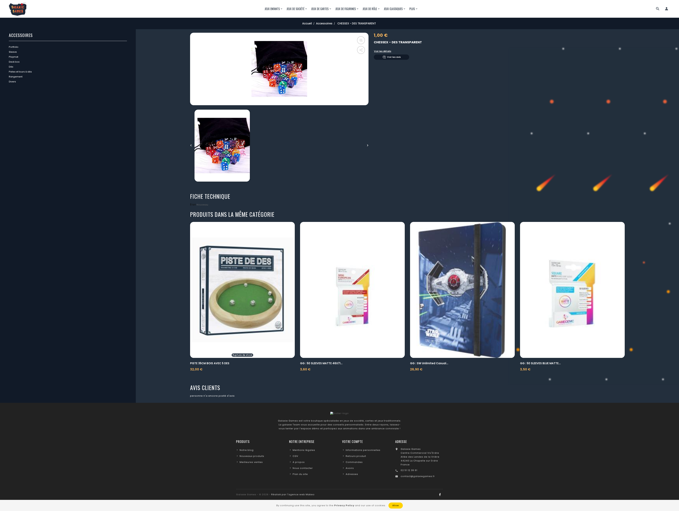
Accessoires (21, 35)
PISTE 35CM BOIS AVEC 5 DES (209, 363)
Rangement (15, 76)
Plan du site (300, 474)
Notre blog (247, 450)
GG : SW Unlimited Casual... (429, 363)
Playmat (13, 57)
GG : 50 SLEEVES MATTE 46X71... (321, 363)
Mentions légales (304, 450)
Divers (12, 81)
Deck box (14, 61)
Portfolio (13, 47)
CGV (295, 456)
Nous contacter (303, 468)
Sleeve (13, 52)
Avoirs (350, 468)
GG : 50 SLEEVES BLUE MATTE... (540, 363)
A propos (299, 462)
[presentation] (191, 145)
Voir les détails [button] (382, 51)
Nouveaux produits (252, 456)
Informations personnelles (363, 450)
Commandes (354, 462)
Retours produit (356, 456)
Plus (412, 9)
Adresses (352, 474)
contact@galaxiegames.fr (418, 476)
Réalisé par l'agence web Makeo (293, 494)
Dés (11, 66)
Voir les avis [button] (394, 57)
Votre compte (352, 441)
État (193, 204)
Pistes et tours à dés (20, 71)
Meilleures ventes (251, 462)
